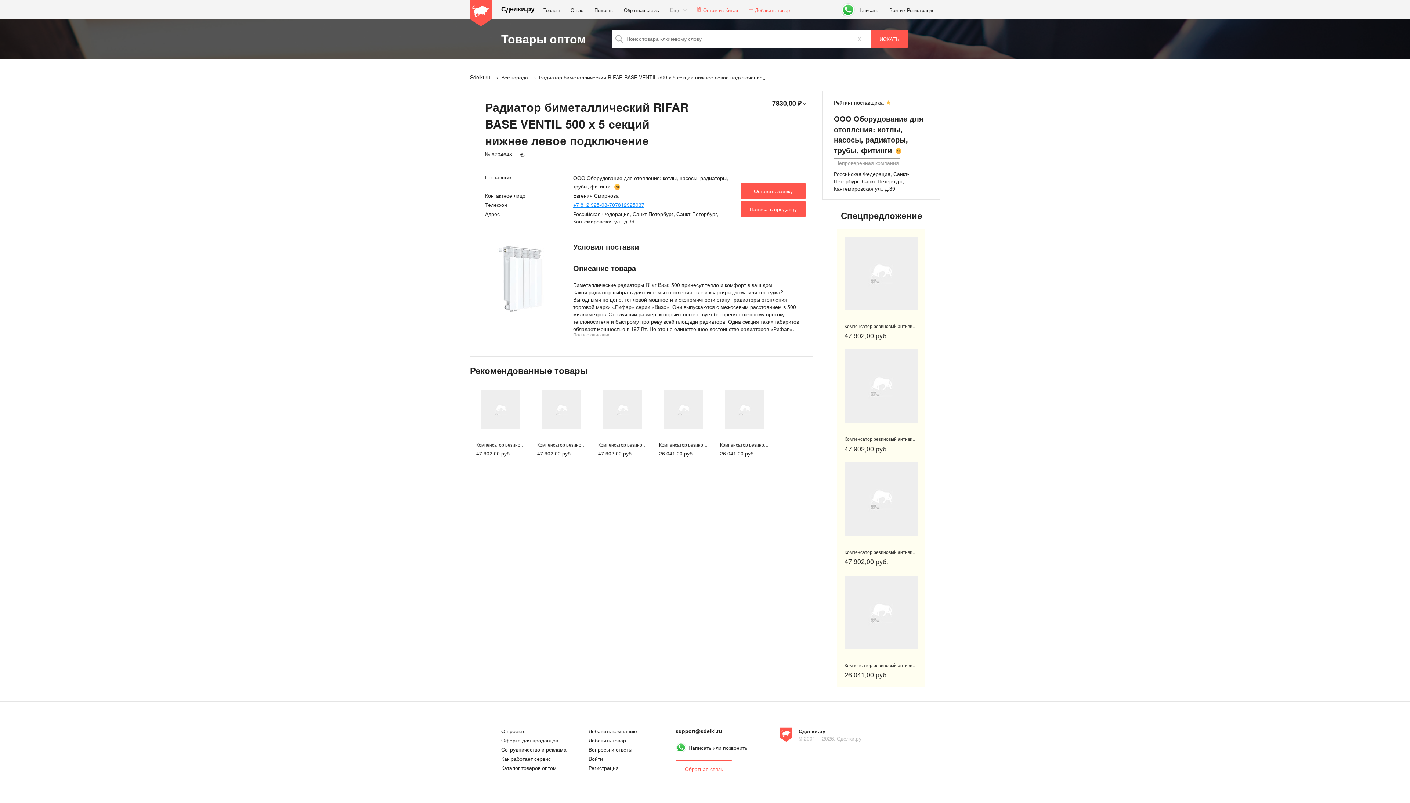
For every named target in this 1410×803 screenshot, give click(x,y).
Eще (675, 10)
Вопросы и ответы (610, 749)
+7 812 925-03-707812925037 (608, 204)
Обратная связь (641, 10)
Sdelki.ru (481, 13)
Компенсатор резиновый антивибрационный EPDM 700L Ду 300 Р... (916, 326)
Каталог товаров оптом (529, 767)
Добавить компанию (613, 731)
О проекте (513, 731)
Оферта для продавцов (529, 740)
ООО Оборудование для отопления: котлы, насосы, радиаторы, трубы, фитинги (878, 134)
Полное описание (592, 334)
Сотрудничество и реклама (534, 749)
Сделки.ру (518, 9)
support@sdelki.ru (699, 731)
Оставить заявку (773, 191)
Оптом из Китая (720, 10)
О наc (577, 10)
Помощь (603, 10)
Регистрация (920, 10)
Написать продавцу (773, 209)
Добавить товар (772, 10)
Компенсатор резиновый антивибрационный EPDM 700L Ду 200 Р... (916, 665)
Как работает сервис (526, 758)
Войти (896, 10)
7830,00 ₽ (787, 103)
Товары (551, 10)
